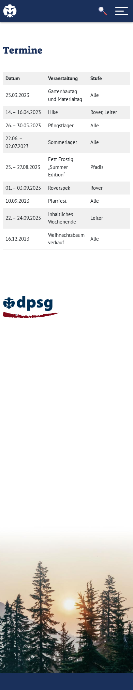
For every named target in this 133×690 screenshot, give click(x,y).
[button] (103, 11)
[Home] (31, 307)
